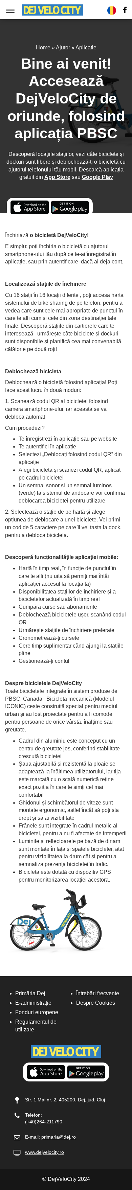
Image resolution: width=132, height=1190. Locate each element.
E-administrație (33, 1003)
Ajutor (63, 47)
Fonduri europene (36, 1012)
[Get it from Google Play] (70, 207)
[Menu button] (11, 11)
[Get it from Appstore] (29, 207)
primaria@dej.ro (58, 1137)
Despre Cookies (95, 1003)
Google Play (97, 177)
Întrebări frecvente (97, 993)
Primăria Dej (30, 993)
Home (43, 47)
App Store (57, 177)
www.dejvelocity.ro (44, 1152)
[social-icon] (125, 11)
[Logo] (52, 9)
